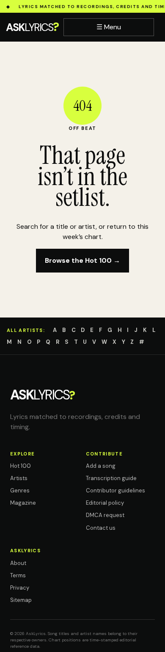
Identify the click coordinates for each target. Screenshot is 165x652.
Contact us (101, 527)
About (18, 563)
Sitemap (21, 600)
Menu (108, 26)
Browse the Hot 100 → (82, 260)
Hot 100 (20, 465)
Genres (20, 490)
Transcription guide (111, 478)
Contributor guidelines (115, 490)
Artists (19, 478)
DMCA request (105, 515)
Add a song (101, 465)
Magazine (23, 502)
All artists (25, 330)
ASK (32, 27)
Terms (18, 575)
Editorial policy (105, 502)
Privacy (19, 587)
